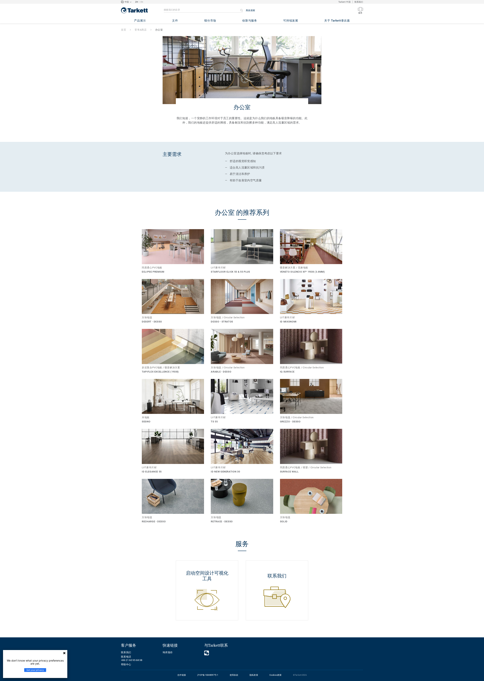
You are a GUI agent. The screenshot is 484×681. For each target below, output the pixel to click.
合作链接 (181, 675)
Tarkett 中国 (344, 2)
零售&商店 (141, 29)
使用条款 (234, 675)
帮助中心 (126, 664)
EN (141, 2)
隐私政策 (254, 675)
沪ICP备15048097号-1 (207, 675)
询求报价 (168, 652)
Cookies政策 (275, 675)
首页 (123, 29)
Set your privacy (35, 670)
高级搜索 (250, 10)
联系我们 (358, 2)
